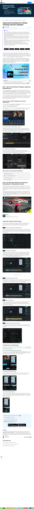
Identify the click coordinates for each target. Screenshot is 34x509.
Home (3, 20)
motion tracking (5, 56)
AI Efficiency (6, 20)
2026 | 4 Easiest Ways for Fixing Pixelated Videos (9, 442)
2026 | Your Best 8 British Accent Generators (9, 445)
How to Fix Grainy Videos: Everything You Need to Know (10, 444)
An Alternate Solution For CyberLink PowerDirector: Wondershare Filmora (16, 83)
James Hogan (7, 26)
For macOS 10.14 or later (17, 275)
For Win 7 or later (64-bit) (17, 274)
